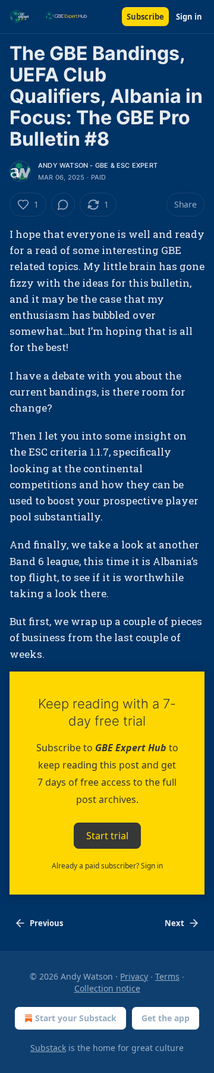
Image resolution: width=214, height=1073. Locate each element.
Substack (48, 1047)
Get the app (165, 1018)
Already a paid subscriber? (107, 866)
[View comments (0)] (63, 205)
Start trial (107, 835)
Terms (167, 976)
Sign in (189, 16)
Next (174, 923)
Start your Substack (76, 1018)
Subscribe (145, 16)
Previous (46, 923)
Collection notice (107, 988)
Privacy (134, 976)
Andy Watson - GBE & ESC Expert (98, 165)
